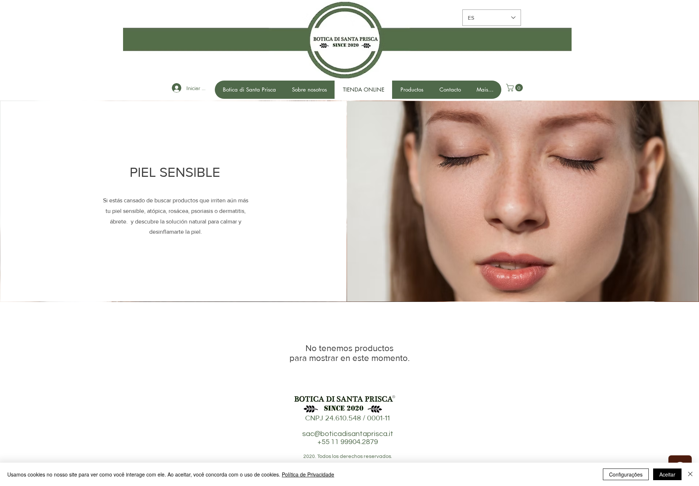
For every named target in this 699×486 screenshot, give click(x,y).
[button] (515, 88)
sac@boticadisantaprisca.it (347, 434)
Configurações (626, 474)
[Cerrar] (690, 474)
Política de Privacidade (308, 474)
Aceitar (667, 474)
